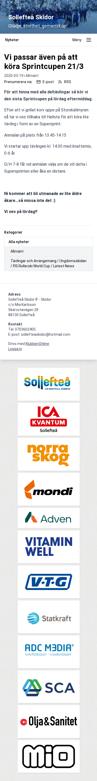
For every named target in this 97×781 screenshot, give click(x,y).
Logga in (15, 349)
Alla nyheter (19, 242)
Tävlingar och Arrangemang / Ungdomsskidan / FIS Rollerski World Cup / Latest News (48, 263)
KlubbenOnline (37, 344)
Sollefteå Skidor (31, 17)
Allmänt (17, 251)
